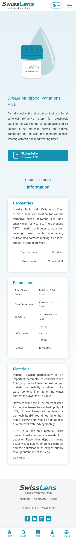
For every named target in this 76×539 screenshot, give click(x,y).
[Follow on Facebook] (27, 518)
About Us (24, 498)
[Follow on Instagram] (41, 518)
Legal (53, 498)
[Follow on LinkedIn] (34, 518)
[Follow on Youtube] (48, 518)
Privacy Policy (29, 507)
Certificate (40, 498)
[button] (56, 5)
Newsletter (48, 507)
